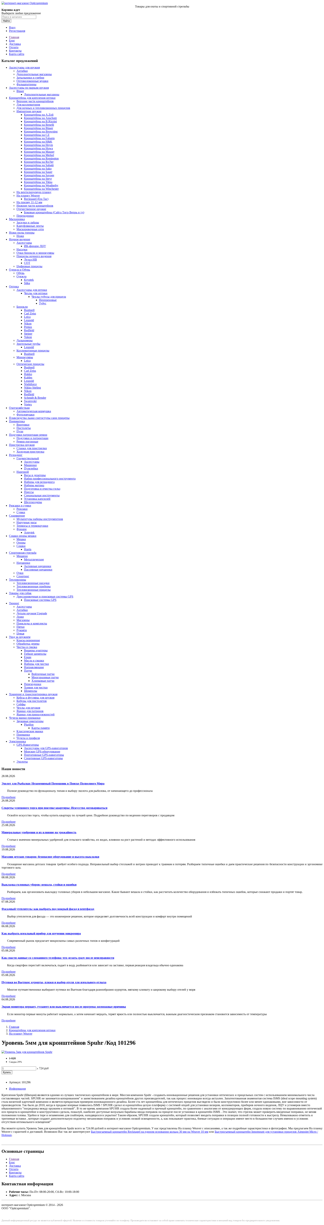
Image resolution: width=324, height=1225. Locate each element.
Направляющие (34, 667)
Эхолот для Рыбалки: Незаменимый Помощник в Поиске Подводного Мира (53, 783)
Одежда (21, 276)
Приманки (23, 734)
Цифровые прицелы (29, 266)
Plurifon (29, 724)
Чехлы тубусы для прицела (49, 296)
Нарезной (22, 471)
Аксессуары (24, 242)
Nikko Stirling (32, 387)
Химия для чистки (36, 687)
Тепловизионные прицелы (33, 589)
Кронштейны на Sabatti (39, 165)
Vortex (28, 404)
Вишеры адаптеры (36, 650)
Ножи (20, 236)
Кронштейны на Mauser (39, 151)
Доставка (15, 43)
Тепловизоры (17, 579)
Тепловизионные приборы (33, 586)
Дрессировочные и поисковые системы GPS (44, 596)
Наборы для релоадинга (39, 482)
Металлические (34, 559)
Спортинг (22, 576)
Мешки (21, 539)
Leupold (29, 320)
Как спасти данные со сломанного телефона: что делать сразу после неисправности (58, 957)
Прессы (29, 492)
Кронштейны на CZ (37, 134)
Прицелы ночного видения (33, 256)
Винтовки (22, 424)
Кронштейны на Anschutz (40, 118)
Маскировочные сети (30, 229)
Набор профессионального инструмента (50, 478)
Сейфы (21, 704)
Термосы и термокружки (32, 525)
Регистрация (17, 30)
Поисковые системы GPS (40, 599)
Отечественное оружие (31, 209)
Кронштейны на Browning (41, 131)
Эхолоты (22, 761)
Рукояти (21, 630)
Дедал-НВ (30, 259)
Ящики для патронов (30, 711)
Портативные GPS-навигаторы (44, 754)
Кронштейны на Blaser (38, 128)
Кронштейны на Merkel (39, 155)
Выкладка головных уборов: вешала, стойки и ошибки (39, 884)
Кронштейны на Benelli (39, 124)
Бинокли (22, 306)
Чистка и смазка (26, 647)
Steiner (28, 333)
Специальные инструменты (42, 495)
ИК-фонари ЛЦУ (35, 246)
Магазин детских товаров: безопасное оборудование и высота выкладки (50, 856)
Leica (27, 316)
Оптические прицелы (30, 364)
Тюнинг (14, 603)
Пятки (20, 626)
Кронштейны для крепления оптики (32, 97)
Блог (12, 40)
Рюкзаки (22, 508)
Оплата (13, 47)
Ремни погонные (27, 441)
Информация (17, 1088)
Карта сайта (16, 54)
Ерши (27, 657)
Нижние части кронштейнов (34, 205)
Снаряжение (17, 515)
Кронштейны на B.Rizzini (40, 121)
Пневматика (17, 421)
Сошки (21, 546)
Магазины (23, 620)
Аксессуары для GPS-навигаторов (46, 748)
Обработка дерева (27, 643)
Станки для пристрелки (31, 448)
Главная (14, 37)
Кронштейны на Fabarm (39, 138)
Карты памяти (41, 727)
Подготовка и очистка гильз (42, 488)
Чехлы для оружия (28, 707)
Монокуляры (24, 357)
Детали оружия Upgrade (31, 613)
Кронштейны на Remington (41, 158)
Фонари (21, 529)
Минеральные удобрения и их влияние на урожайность (39, 832)
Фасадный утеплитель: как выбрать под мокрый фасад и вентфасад (48, 909)
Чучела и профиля (28, 738)
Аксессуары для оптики (31, 289)
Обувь (20, 273)
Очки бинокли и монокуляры (35, 252)
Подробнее (9, 797)
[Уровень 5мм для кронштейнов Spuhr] (27, 1052)
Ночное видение (19, 239)
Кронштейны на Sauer (38, 172)
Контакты (15, 50)
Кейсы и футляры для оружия (35, 697)
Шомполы (30, 690)
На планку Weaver (28, 195)
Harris (27, 549)
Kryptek (29, 279)
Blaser (20, 91)
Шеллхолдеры (33, 502)
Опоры (21, 542)
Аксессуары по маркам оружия (29, 87)
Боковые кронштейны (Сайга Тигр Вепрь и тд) (54, 212)
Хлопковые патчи (43, 680)
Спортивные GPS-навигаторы (43, 758)
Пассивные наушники (38, 569)
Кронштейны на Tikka (38, 182)
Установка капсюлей (37, 498)
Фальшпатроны (26, 84)
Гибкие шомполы (35, 653)
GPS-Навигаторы (27, 744)
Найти (6, 20)
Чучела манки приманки (24, 717)
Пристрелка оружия (21, 444)
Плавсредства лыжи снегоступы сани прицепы (39, 418)
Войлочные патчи (43, 674)
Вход (12, 27)
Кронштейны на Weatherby (41, 185)
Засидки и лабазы (27, 222)
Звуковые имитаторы (30, 721)
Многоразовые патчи (45, 677)
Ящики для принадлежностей (35, 714)
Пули (19, 431)
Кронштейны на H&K (38, 141)
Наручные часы (26, 522)
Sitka (27, 283)
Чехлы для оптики (35, 293)
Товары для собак (20, 593)
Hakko (28, 374)
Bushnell (29, 310)
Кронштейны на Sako (38, 168)
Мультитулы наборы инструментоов (39, 519)
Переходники (25, 215)
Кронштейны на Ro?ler (38, 161)
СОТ (27, 263)
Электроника (17, 741)
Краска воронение (28, 640)
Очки (19, 572)
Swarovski (30, 401)
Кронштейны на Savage (39, 175)
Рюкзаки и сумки (20, 505)
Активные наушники (37, 566)
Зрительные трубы (28, 343)
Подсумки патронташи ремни (28, 434)
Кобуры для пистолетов (31, 701)
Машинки (30, 465)
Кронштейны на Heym (38, 145)
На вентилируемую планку (33, 192)
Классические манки (29, 731)
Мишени (22, 556)
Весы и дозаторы (35, 475)
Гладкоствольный (27, 458)
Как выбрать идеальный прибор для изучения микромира (41, 933)
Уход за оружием (19, 637)
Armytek (29, 532)
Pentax (28, 327)
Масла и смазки (34, 660)
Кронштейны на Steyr (38, 178)
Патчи (28, 670)
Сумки (20, 512)
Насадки (21, 249)
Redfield (29, 330)
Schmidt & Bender (35, 397)
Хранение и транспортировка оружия (33, 694)
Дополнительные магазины (34, 74)
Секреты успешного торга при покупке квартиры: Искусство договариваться (54, 807)
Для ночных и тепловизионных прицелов (43, 108)
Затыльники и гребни (30, 77)
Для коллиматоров (28, 104)
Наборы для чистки (36, 663)
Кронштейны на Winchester (41, 188)
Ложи (20, 616)
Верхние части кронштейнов (35, 101)
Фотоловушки (25, 414)
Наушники (23, 562)
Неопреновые (48, 300)
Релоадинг (15, 455)
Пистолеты (23, 428)
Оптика (14, 286)
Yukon (28, 337)
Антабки (22, 70)
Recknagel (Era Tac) (36, 198)
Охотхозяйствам (19, 407)
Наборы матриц (34, 485)
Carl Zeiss (30, 313)
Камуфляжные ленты (30, 225)
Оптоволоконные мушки (32, 81)
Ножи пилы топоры (21, 232)
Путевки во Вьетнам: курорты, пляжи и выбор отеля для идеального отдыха (54, 982)
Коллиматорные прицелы (32, 350)
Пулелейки (31, 468)
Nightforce (30, 384)
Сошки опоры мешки (22, 535)
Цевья (20, 633)
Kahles (28, 377)
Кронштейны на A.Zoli (38, 114)
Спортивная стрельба (22, 552)
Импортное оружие (28, 111)
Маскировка (17, 219)
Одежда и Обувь (19, 269)
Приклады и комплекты (31, 623)
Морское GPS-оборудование (42, 751)
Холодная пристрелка (30, 451)
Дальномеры (24, 340)
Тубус (42, 303)
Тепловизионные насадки (33, 583)
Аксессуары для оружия (24, 67)
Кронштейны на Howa (38, 148)
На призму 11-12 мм (29, 202)
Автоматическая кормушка (33, 411)
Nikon (28, 323)
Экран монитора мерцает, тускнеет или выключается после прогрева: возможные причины (64, 1006)
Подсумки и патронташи (32, 438)
